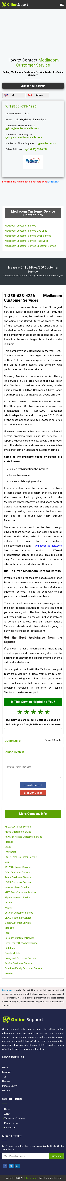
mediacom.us (48, 143)
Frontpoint (10, 852)
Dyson (5, 1067)
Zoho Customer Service (17, 872)
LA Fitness (10, 948)
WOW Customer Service (18, 867)
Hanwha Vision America (17, 887)
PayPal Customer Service (18, 963)
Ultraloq (9, 902)
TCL (4, 1076)
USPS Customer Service (18, 882)
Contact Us (10, 1127)
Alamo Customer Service (18, 831)
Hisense (9, 841)
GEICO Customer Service (18, 917)
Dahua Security (9, 1086)
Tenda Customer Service (18, 877)
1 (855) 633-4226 (23, 106)
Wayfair (9, 907)
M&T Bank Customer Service (20, 892)
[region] (33, 32)
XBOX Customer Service (18, 826)
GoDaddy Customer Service (19, 938)
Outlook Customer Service (19, 912)
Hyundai (6, 1090)
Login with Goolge (33, 792)
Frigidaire (6, 1072)
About (7, 1114)
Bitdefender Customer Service (21, 943)
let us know (53, 182)
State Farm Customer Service (21, 857)
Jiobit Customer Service (18, 922)
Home (7, 1109)
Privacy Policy (11, 1123)
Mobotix (9, 927)
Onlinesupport (30, 1178)
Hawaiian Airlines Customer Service (23, 836)
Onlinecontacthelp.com (48, 545)
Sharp (8, 846)
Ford (7, 932)
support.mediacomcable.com (25, 137)
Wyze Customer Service (18, 897)
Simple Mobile (12, 953)
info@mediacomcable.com (23, 128)
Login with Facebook (33, 785)
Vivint (8, 862)
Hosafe (9, 973)
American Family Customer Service (23, 968)
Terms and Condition (14, 1118)
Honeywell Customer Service (20, 958)
